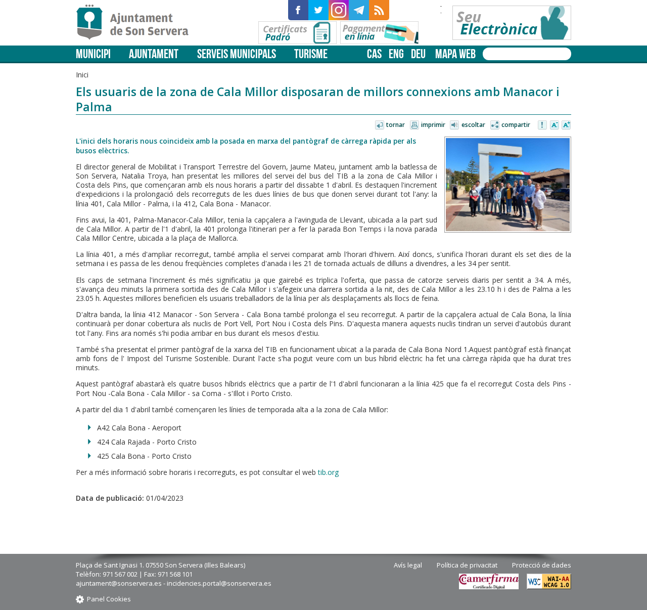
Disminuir (554, 125)
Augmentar (566, 125)
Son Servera (137, 23)
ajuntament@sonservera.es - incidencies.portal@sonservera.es (173, 583)
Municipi (93, 54)
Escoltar (473, 124)
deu (418, 54)
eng (396, 54)
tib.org (328, 472)
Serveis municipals (236, 54)
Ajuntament (153, 54)
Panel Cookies (109, 598)
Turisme (311, 54)
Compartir (515, 124)
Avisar (543, 125)
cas (374, 54)
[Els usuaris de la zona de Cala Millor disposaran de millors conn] (508, 184)
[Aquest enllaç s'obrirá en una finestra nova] (298, 10)
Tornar (395, 124)
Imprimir (433, 124)
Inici (82, 74)
